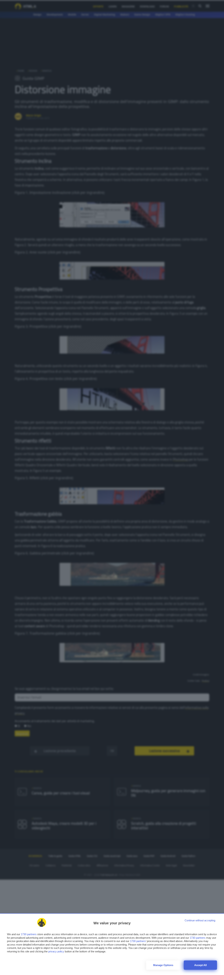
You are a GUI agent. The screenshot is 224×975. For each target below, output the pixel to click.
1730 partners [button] (29, 934)
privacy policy (56, 951)
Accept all (200, 965)
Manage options (163, 965)
